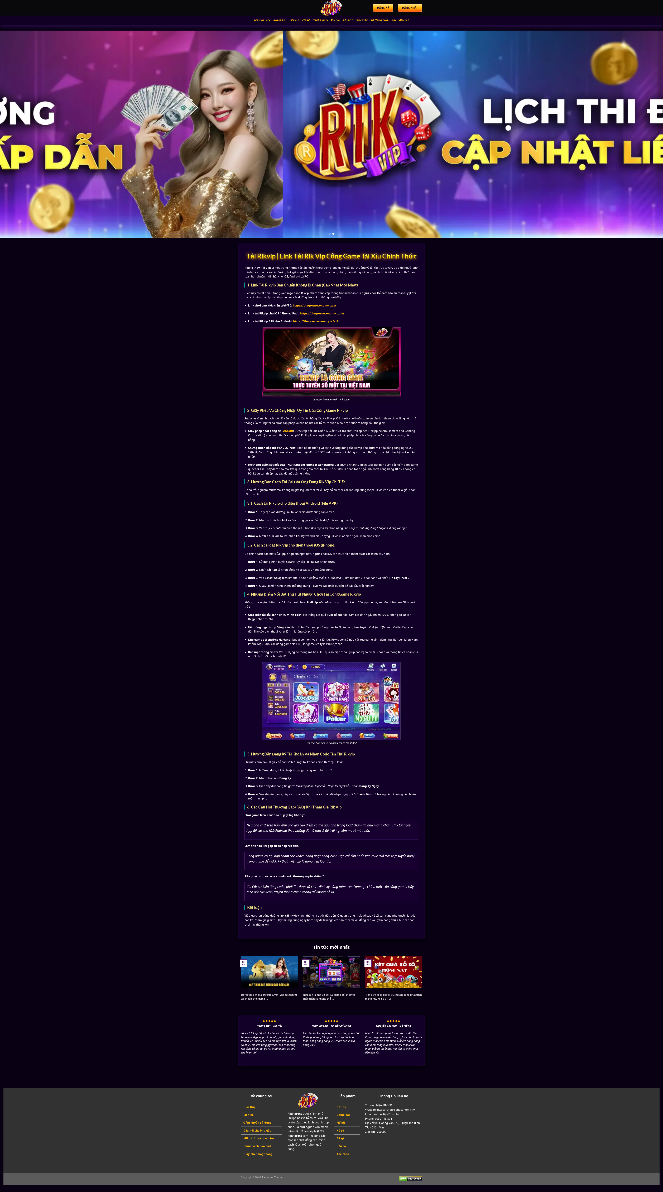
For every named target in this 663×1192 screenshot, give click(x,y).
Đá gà (335, 20)
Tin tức (362, 20)
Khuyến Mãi (401, 20)
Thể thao (320, 20)
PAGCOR (287, 431)
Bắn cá (348, 20)
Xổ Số (306, 20)
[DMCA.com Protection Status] (410, 1178)
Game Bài (280, 20)
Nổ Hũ (294, 20)
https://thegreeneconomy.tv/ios (322, 313)
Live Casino (261, 20)
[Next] (645, 134)
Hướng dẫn (380, 20)
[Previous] (18, 134)
